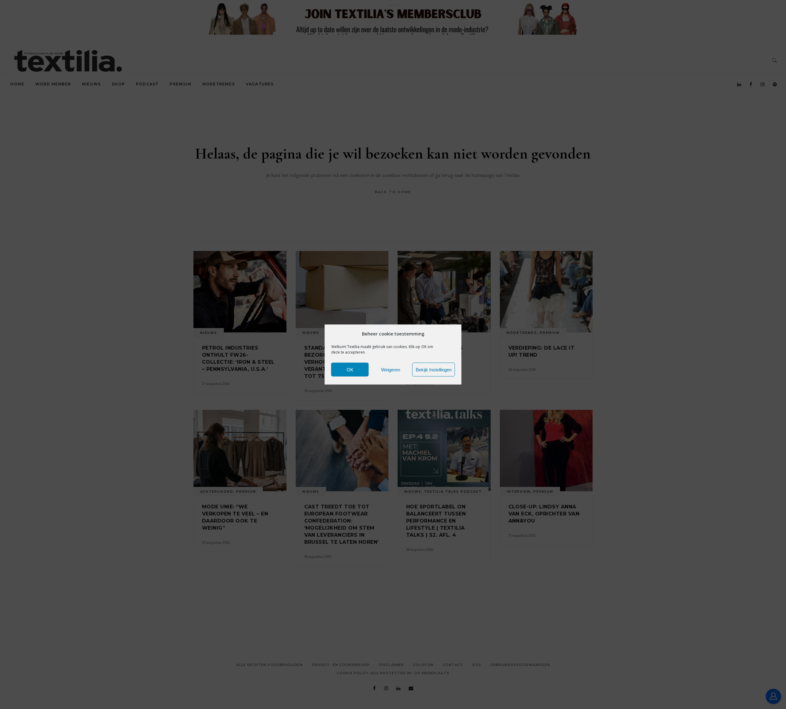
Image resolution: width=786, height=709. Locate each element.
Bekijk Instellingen (434, 369)
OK (350, 369)
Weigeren (390, 369)
